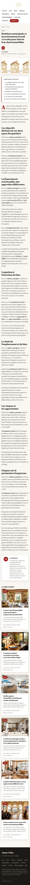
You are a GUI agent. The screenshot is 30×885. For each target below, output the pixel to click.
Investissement (7, 17)
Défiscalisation (22, 14)
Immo (15, 10)
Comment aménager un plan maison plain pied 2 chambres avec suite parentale (14, 741)
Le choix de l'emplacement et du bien (15, 94)
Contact (14, 20)
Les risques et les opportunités (13, 96)
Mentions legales (18, 865)
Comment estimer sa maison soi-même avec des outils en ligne (11, 655)
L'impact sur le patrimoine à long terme (15, 99)
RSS (26, 865)
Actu (10, 10)
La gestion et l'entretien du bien (13, 91)
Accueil (4, 10)
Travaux (22, 10)
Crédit (13, 14)
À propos (5, 20)
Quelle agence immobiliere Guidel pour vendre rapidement (12, 698)
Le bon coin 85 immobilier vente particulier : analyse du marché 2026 (13, 612)
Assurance (5, 14)
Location (17, 17)
